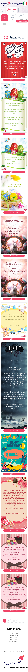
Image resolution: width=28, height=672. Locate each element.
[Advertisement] (14, 29)
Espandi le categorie (22, 21)
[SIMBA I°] (14, 471)
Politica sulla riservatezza (18, 651)
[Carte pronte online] (20, 10)
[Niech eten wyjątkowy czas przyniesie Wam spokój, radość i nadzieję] (14, 132)
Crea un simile (15, 79)
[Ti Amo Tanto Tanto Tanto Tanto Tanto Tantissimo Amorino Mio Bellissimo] (14, 77)
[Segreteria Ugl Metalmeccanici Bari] (14, 253)
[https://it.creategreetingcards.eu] (11, 4)
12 (16, 620)
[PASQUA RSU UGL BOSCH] (14, 210)
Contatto (10, 651)
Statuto (5, 651)
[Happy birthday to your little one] (14, 336)
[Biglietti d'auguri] (2, 10)
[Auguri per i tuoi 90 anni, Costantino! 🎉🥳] (14, 428)
